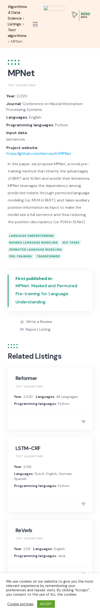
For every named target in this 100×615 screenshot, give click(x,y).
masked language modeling (33, 242)
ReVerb (24, 530)
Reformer (26, 378)
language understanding (31, 235)
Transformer (48, 256)
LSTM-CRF (28, 448)
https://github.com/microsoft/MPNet (38, 153)
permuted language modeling (35, 249)
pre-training (20, 256)
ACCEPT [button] (46, 604)
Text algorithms (21, 85)
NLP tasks (71, 242)
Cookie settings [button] (20, 604)
